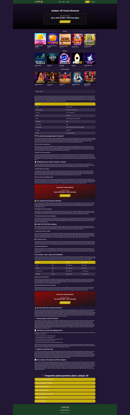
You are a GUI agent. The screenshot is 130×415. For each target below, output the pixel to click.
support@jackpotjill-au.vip (65, 410)
